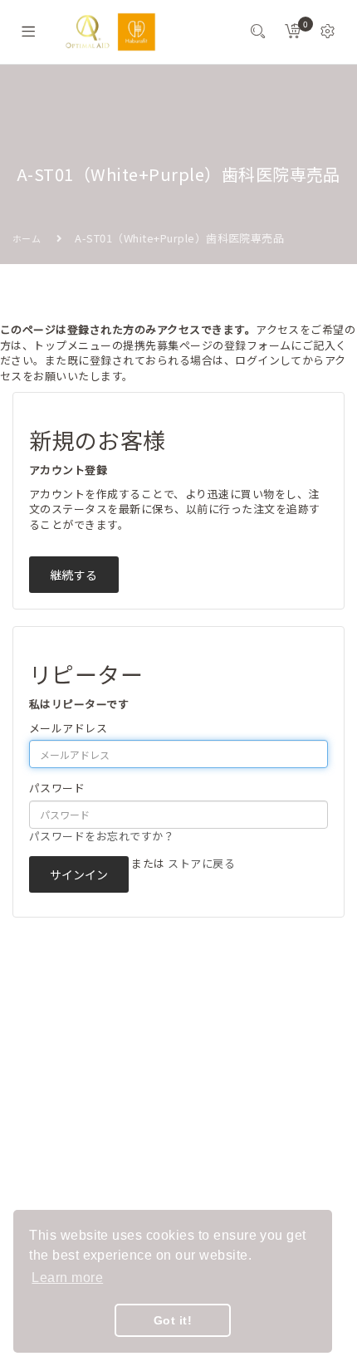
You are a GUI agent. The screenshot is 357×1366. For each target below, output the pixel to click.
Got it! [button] (173, 1320)
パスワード (57, 788)
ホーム (26, 238)
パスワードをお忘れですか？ (101, 836)
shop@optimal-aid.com (103, 1121)
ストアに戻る (201, 863)
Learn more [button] (67, 1278)
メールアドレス (68, 728)
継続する (74, 574)
